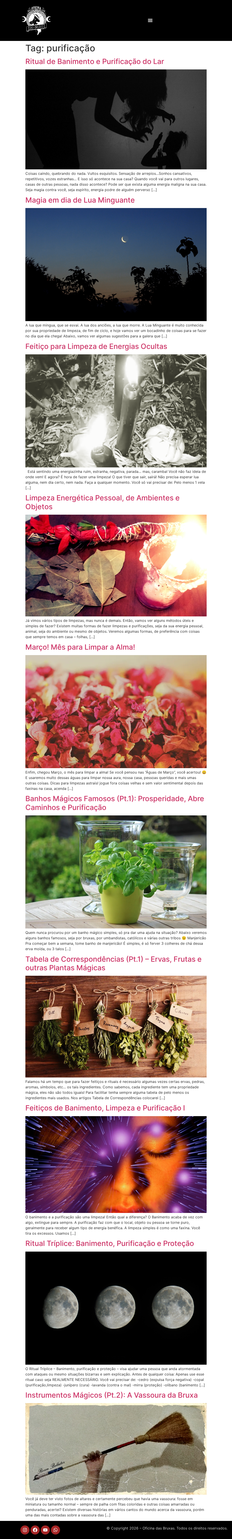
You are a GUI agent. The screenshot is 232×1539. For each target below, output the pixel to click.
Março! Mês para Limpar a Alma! (80, 647)
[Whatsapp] (55, 1529)
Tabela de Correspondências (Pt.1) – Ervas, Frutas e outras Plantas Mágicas (113, 963)
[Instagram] (24, 1529)
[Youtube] (45, 1529)
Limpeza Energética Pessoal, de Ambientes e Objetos (102, 502)
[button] (150, 20)
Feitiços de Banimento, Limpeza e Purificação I (105, 1107)
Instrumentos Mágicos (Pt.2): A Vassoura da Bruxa (111, 1395)
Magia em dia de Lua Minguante (80, 200)
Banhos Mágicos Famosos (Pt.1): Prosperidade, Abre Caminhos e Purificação (114, 803)
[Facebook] (35, 1529)
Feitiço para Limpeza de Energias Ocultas (96, 346)
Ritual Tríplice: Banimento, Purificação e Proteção (109, 1243)
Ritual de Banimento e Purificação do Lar (94, 61)
